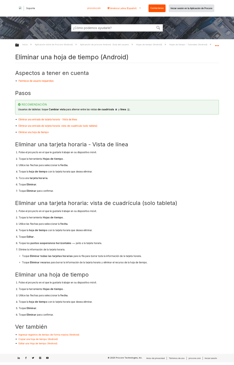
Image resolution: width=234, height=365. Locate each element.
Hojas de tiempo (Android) (149, 44)
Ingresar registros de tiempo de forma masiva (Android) (48, 334)
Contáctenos (157, 8)
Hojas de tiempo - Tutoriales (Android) (188, 44)
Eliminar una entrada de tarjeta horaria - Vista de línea (47, 119)
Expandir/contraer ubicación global (217, 44)
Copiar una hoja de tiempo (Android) (38, 339)
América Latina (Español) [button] (123, 8)
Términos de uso (177, 358)
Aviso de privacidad (155, 358)
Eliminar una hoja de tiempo (33, 132)
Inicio (25, 44)
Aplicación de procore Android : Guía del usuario (104, 44)
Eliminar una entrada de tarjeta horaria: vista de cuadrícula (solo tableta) (58, 125)
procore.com (94, 8)
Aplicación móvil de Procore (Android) (54, 44)
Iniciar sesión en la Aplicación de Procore (191, 8)
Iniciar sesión (211, 358)
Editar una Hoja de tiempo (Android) (37, 343)
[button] (158, 27)
